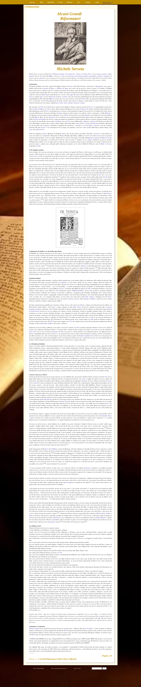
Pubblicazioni (69, 2)
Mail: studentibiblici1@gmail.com (59, 668)
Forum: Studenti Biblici (38, 668)
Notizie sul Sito (77, 668)
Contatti (97, 2)
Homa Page (32, 2)
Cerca (104, 668)
